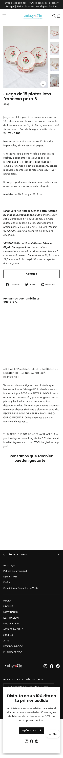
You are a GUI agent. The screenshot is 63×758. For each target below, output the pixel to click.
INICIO (7, 600)
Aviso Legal (9, 565)
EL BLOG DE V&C (12, 652)
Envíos (6, 582)
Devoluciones (10, 576)
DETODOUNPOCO (13, 646)
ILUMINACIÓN (11, 617)
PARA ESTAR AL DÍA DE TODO (24, 679)
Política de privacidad (15, 571)
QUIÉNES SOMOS (15, 554)
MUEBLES (8, 635)
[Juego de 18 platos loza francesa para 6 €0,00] (12, 325)
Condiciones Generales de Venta (20, 588)
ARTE (6, 640)
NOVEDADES (10, 612)
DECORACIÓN (11, 623)
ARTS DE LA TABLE (13, 629)
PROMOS (8, 606)
